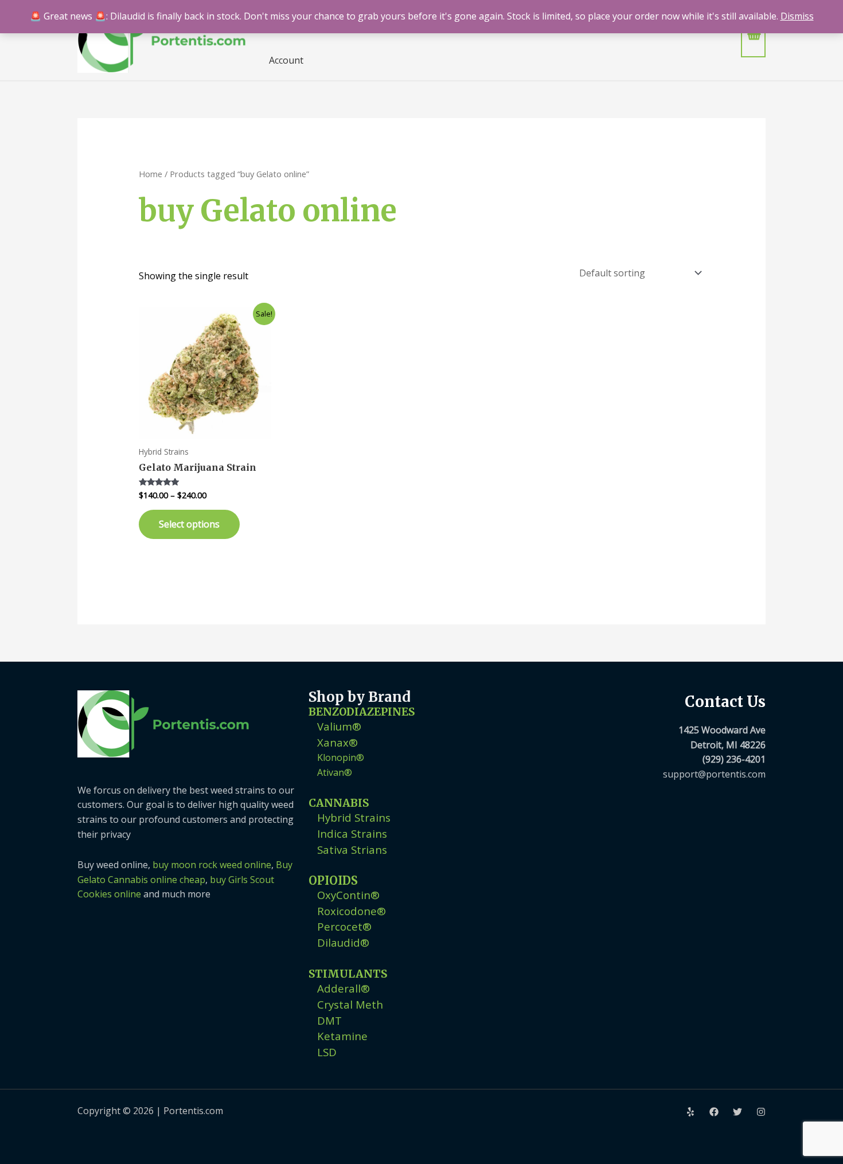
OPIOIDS (333, 880)
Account (286, 60)
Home (150, 173)
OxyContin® (348, 895)
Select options (189, 524)
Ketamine (342, 1036)
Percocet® (344, 926)
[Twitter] (737, 1111)
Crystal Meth (350, 1004)
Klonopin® (340, 757)
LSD (327, 1052)
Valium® (339, 726)
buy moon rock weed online (212, 864)
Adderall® (343, 988)
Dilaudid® (343, 942)
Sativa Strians (352, 849)
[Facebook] (714, 1111)
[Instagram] (761, 1111)
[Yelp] (690, 1111)
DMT (329, 1020)
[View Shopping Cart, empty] (753, 40)
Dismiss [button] (797, 16)
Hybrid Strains (354, 817)
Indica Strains (352, 833)
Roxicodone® (351, 911)
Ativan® (334, 772)
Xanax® (337, 742)
